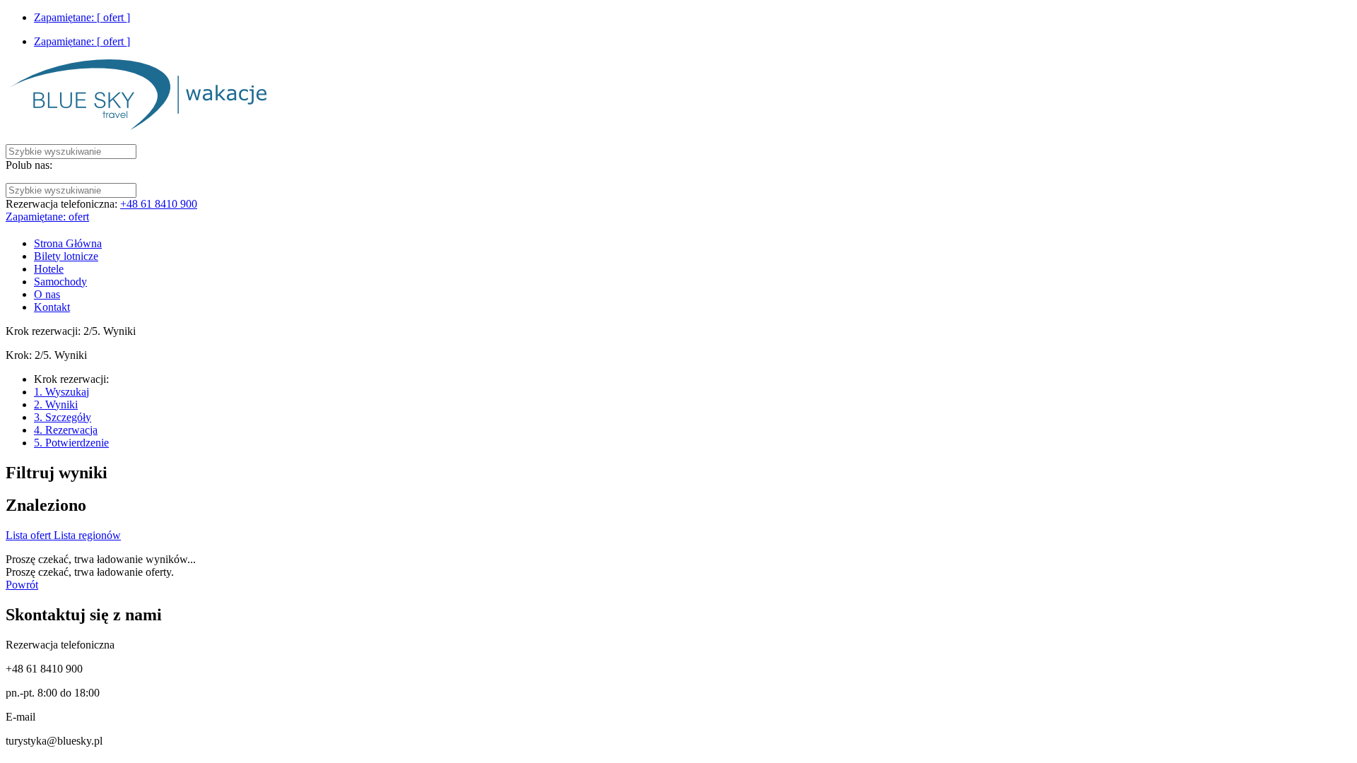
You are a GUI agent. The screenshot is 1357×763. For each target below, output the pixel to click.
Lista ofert (30, 535)
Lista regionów (87, 535)
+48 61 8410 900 (158, 204)
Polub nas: (29, 165)
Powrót (22, 585)
